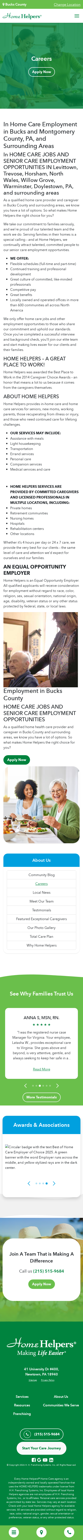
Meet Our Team (42, 901)
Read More (41, 1069)
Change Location (67, 4)
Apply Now (41, 72)
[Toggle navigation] (76, 16)
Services (22, 1397)
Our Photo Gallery (41, 927)
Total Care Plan (41, 936)
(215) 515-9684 (48, 1271)
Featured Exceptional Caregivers (41, 919)
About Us (61, 1397)
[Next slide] (56, 1085)
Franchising (22, 1414)
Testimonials (41, 910)
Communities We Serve (61, 1405)
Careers (41, 883)
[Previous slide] (26, 1085)
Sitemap (33, 1380)
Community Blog (42, 875)
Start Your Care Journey (41, 1448)
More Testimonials (41, 1097)
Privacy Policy (47, 1380)
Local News (41, 892)
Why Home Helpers (42, 945)
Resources (22, 1405)
